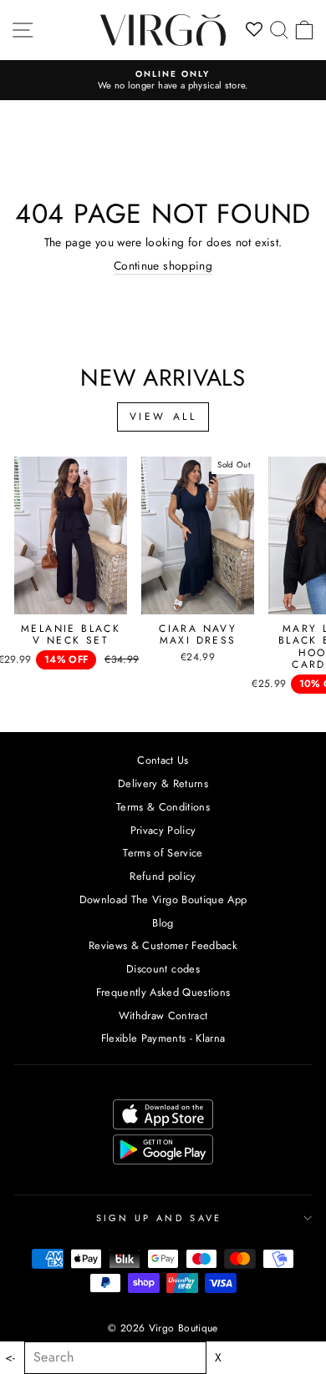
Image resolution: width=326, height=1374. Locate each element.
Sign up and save (159, 1218)
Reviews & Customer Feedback (163, 945)
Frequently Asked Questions (163, 992)
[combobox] (115, 1357)
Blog (162, 923)
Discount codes (163, 969)
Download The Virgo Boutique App (163, 899)
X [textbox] (218, 1358)
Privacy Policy (163, 830)
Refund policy (163, 876)
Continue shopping (163, 266)
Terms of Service (163, 853)
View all (163, 416)
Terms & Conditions (163, 807)
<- (10, 1358)
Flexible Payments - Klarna (163, 1038)
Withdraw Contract (163, 1015)
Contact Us (162, 760)
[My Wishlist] (254, 30)
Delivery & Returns (163, 783)
